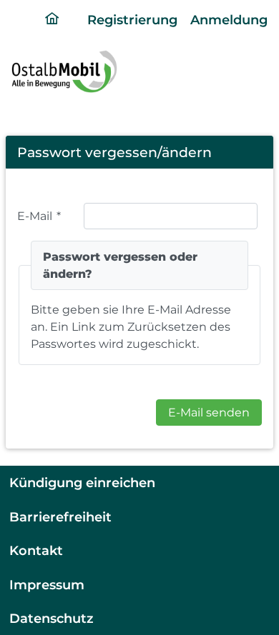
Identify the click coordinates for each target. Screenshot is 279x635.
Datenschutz (51, 618)
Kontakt (36, 550)
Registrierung (132, 19)
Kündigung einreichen (82, 482)
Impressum (46, 584)
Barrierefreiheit (60, 516)
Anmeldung (229, 19)
